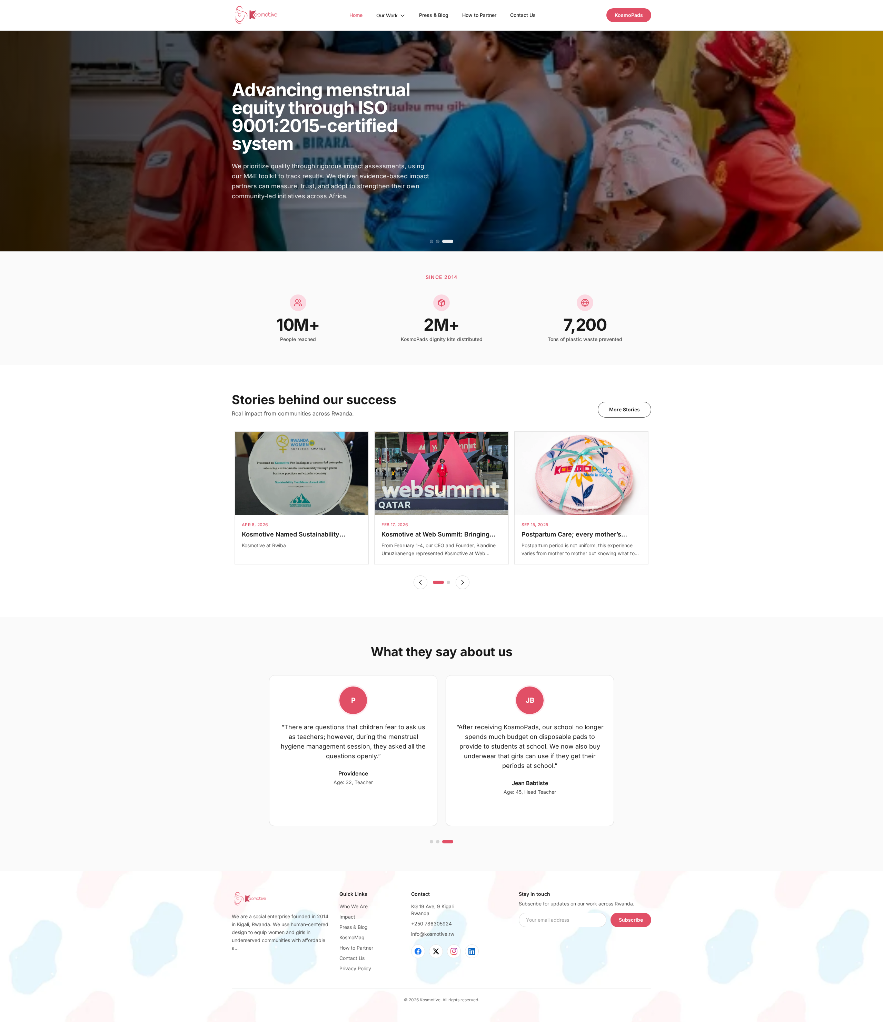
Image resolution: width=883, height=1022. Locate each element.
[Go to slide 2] (445, 241)
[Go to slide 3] (451, 241)
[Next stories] (462, 582)
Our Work (387, 15)
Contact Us (523, 15)
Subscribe (631, 920)
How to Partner (479, 15)
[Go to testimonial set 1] (435, 841)
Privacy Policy (355, 968)
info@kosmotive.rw (432, 934)
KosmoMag (352, 937)
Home (356, 15)
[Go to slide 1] (435, 241)
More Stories (624, 409)
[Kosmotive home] (255, 15)
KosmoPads (629, 15)
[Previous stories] (420, 582)
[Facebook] (418, 951)
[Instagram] (454, 951)
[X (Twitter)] (436, 951)
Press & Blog (433, 15)
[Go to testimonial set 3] (451, 841)
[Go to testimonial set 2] (445, 841)
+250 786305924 (431, 923)
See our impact (261, 216)
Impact (347, 917)
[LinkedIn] (472, 951)
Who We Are (353, 906)
